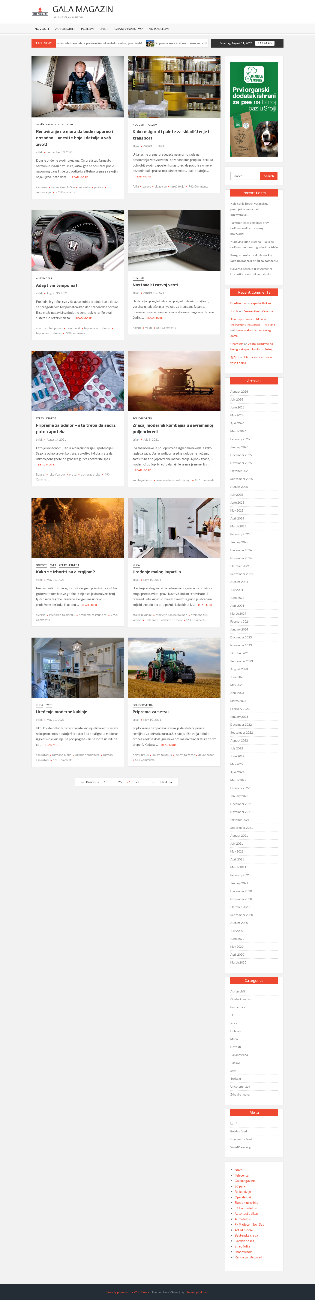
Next (163, 782)
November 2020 (241, 899)
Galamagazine (245, 1181)
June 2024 (237, 597)
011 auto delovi (246, 1208)
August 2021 (239, 835)
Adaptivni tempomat (57, 285)
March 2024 (238, 613)
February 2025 (240, 534)
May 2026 (236, 415)
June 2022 (237, 756)
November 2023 (241, 645)
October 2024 (239, 566)
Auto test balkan (246, 1213)
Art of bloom (244, 1230)
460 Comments (62, 760)
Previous (92, 782)
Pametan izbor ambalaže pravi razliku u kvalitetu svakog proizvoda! (75, 43)
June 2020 (237, 938)
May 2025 (236, 510)
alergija (40, 615)
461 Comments (196, 620)
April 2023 (237, 693)
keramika (84, 187)
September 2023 (241, 661)
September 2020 (241, 915)
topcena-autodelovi (97, 328)
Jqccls (234, 311)
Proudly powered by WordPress (127, 1292)
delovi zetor (206, 755)
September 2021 (241, 827)
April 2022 (237, 772)
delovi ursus (141, 755)
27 (137, 782)
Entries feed (238, 1131)
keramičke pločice (63, 187)
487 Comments (204, 480)
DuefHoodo (238, 303)
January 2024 (239, 629)
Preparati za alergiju (62, 615)
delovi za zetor (185, 755)
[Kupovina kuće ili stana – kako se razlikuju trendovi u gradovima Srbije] (128, 43)
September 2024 (241, 574)
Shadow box (243, 1252)
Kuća (136, 565)
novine (137, 327)
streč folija (177, 186)
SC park (240, 1186)
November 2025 (241, 463)
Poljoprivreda (143, 418)
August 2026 (239, 391)
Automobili (65, 28)
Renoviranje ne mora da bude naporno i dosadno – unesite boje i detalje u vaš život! (74, 138)
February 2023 (240, 708)
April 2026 (237, 423)
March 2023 (238, 701)
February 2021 (240, 875)
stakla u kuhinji (142, 615)
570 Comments (65, 192)
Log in (234, 1123)
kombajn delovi (142, 480)
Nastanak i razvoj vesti (155, 284)
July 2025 (236, 494)
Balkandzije (243, 1191)
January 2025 (239, 542)
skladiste (161, 186)
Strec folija (242, 1246)
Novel (239, 1170)
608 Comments (75, 333)
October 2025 (239, 471)
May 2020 (236, 946)
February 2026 (240, 439)
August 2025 (239, 486)
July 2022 (236, 748)
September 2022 (241, 732)
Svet (104, 28)
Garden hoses (244, 1241)
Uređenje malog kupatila (157, 571)
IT (232, 1015)
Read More (80, 177)
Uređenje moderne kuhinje (61, 711)
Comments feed (241, 1139)
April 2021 (237, 859)
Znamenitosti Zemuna (258, 311)
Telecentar (242, 1175)
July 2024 (236, 589)
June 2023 (237, 677)
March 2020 (238, 962)
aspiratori (42, 755)
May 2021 (236, 851)
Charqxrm (236, 343)
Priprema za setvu (151, 711)
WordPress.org (240, 1147)
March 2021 (238, 867)
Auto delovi (159, 28)
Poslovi (87, 28)
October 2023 (239, 653)
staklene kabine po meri (171, 615)
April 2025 (237, 518)
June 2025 (237, 502)
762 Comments (198, 186)
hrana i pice (237, 1007)
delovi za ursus (162, 755)
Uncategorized (240, 1086)
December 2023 (241, 637)
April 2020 (237, 954)
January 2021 (239, 883)
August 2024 (239, 582)
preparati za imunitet (92, 615)
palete (146, 186)
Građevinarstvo (128, 28)
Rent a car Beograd (248, 1257)
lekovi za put (57, 474)
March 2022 (238, 780)
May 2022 (236, 764)
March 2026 (238, 431)
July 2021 (236, 843)
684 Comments (166, 327)
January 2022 (239, 796)
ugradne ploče (61, 755)
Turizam (235, 1078)
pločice (99, 187)
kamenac (42, 187)
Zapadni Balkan (261, 303)
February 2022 (240, 788)
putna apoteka (90, 474)
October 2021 (239, 819)
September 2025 (241, 478)
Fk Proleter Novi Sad (249, 1224)
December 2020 (241, 891)
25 (120, 782)
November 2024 (241, 558)
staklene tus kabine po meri (163, 620)
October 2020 (239, 907)
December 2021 (241, 804)
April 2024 (237, 605)
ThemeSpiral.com (196, 1292)
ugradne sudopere (87, 755)
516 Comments (144, 759)
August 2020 (239, 923)
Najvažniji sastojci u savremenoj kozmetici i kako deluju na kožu (251, 271)
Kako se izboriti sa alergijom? (65, 571)
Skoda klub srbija (246, 1202)
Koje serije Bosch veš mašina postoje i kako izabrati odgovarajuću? (249, 209)
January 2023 (239, 716)
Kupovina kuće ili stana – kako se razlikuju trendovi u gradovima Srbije (181, 43)
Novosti (42, 28)
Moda (234, 1039)
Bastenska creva (246, 1235)
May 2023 (236, 685)
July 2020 (236, 930)
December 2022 (241, 724)
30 (153, 782)
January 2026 (239, 447)
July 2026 (236, 399)
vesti (148, 327)
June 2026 (237, 407)
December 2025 (241, 455)
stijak (39, 152)
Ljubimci (235, 1031)
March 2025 (238, 526)
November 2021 (241, 812)
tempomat (73, 328)
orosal (73, 474)
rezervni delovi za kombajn (173, 480)
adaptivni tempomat (49, 328)
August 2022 (239, 740)
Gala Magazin (82, 9)
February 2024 (240, 621)
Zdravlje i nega (46, 418)
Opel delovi (243, 1197)
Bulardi (40, 474)
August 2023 (239, 669)
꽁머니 (234, 357)
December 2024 (241, 550)
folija (136, 186)
